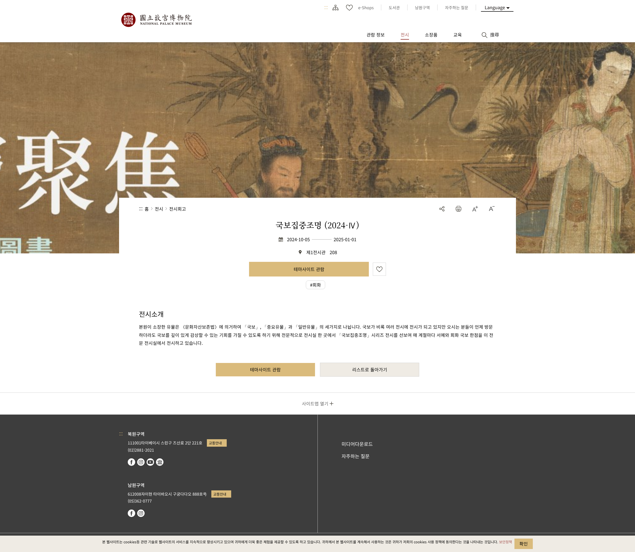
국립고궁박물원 (156, 19)
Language (495, 7)
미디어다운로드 (357, 443)
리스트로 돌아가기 (369, 369)
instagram (141, 462)
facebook (131, 462)
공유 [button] (442, 208)
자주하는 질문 (356, 456)
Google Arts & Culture (159, 462)
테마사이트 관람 (309, 269)
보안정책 (505, 541)
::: (326, 7)
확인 (523, 543)
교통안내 (215, 442)
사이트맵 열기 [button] (315, 403)
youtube (150, 462)
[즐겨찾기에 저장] (379, 269)
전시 (159, 208)
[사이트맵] (335, 7)
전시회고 (177, 208)
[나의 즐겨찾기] (349, 7)
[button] (458, 208)
